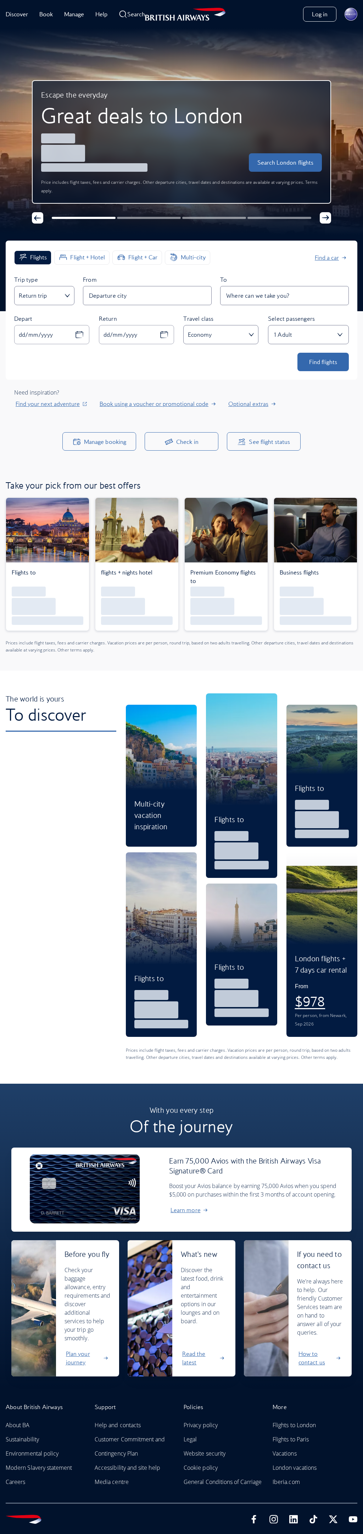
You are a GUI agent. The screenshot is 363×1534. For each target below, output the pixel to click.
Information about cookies (135, 784)
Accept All (181, 807)
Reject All (181, 855)
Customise (181, 831)
